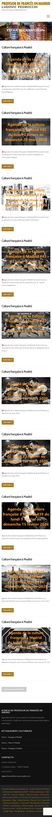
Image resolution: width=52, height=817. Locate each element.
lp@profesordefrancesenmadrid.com (16, 776)
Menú (48, 16)
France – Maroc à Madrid (11, 743)
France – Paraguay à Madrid (12, 748)
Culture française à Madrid (17, 47)
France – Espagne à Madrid (12, 737)
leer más (6, 101)
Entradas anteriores (14, 689)
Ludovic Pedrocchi (20, 7)
